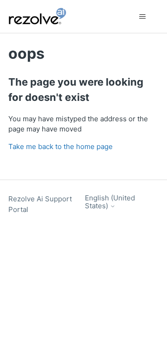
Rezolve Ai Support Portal (40, 204)
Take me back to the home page (60, 146)
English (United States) (110, 202)
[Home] (42, 16)
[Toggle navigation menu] (142, 16)
